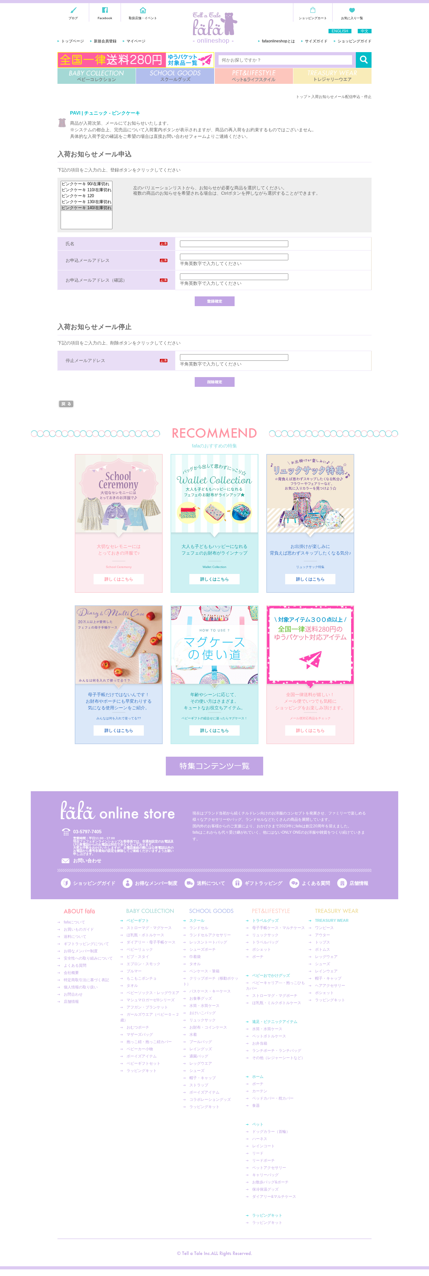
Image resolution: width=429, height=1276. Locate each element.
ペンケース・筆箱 (204, 971)
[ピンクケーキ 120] (86, 196)
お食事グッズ (200, 998)
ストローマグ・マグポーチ (274, 995)
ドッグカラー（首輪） (271, 1131)
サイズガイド (316, 41)
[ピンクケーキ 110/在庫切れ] (86, 190)
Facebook (105, 18)
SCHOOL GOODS (175, 76)
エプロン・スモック (143, 964)
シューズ (196, 1070)
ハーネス (259, 1139)
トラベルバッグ (265, 942)
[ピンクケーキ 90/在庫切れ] (86, 184)
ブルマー (134, 971)
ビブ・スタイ (138, 956)
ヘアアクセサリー (330, 985)
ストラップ (198, 1085)
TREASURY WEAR (332, 76)
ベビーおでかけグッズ (271, 975)
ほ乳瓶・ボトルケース (145, 935)
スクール (196, 920)
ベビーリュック (140, 949)
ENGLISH (340, 31)
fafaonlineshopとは (278, 41)
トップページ (72, 41)
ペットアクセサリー (269, 1167)
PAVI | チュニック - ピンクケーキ (105, 113)
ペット (257, 1124)
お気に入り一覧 (352, 18)
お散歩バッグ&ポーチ (270, 1182)
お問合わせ (73, 994)
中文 (364, 31)
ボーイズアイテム (142, 1056)
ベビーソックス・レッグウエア (153, 993)
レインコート (263, 1146)
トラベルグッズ (265, 920)
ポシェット (261, 949)
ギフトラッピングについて (86, 944)
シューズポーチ (202, 949)
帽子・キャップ (202, 1078)
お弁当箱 (259, 1043)
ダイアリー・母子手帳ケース (151, 942)
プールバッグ (200, 1042)
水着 (193, 1034)
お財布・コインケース (208, 1027)
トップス (322, 942)
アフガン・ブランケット (147, 1007)
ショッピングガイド (355, 41)
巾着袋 (195, 956)
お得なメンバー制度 (156, 883)
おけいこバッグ (202, 1013)
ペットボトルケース (269, 1036)
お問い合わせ (87, 860)
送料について (211, 883)
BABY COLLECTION (96, 76)
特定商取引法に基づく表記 (86, 980)
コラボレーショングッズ (210, 1099)
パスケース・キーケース (210, 991)
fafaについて (74, 922)
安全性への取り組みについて (88, 958)
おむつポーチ (138, 1027)
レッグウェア (326, 956)
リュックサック (202, 1020)
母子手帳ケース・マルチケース (278, 928)
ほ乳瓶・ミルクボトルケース (276, 1003)
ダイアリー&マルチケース (274, 1196)
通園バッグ (198, 1056)
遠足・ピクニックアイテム (274, 1021)
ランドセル (198, 928)
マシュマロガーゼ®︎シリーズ (151, 1000)
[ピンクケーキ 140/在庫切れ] (86, 208)
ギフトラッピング (263, 883)
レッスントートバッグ (208, 942)
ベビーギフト (138, 920)
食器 (256, 1105)
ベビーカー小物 (140, 1049)
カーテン (259, 1091)
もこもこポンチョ (142, 978)
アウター (322, 935)
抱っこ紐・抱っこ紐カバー (149, 1042)
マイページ (136, 41)
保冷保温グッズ (265, 1189)
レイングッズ (200, 1049)
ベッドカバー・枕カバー (273, 1098)
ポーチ (257, 956)
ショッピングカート (313, 18)
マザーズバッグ (140, 1034)
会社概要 (71, 973)
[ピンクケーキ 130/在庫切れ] (86, 202)
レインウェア (326, 971)
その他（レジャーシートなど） (278, 1058)
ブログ (73, 18)
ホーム (257, 1076)
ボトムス (322, 949)
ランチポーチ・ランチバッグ (276, 1050)
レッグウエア (200, 1063)
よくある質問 (316, 883)
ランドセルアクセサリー (210, 935)
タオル (132, 985)
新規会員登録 (105, 41)
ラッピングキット (142, 1070)
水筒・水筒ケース (204, 1005)
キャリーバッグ (265, 1175)
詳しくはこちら (119, 579)
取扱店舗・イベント (143, 18)
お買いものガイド (79, 929)
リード (257, 1153)
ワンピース (324, 928)
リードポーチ (263, 1160)
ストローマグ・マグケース (149, 928)
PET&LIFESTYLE (254, 76)
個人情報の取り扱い (81, 987)
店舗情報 (359, 883)
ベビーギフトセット (143, 1063)
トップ (301, 97)
